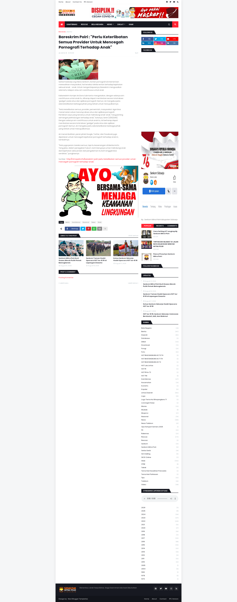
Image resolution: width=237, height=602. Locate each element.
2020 (159, 528)
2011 (159, 558)
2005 (159, 565)
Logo (159, 396)
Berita (69, 32)
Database (159, 338)
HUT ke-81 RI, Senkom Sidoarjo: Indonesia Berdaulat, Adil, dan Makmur (160, 315)
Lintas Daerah (159, 393)
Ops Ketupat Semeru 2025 (159, 427)
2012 (159, 555)
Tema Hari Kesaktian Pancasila (159, 471)
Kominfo (159, 386)
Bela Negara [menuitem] (97, 24)
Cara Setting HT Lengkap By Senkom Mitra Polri (165, 232)
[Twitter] (82, 229)
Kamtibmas (76, 222)
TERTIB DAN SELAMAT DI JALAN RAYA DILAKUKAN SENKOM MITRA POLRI (165, 244)
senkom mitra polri (159, 447)
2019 (159, 531)
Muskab (159, 410)
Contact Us (77, 2)
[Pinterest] (88, 229)
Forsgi (159, 348)
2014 (159, 548)
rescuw (159, 440)
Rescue (159, 437)
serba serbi (159, 450)
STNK (159, 464)
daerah (159, 335)
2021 (159, 524)
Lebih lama (132, 283)
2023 (159, 518)
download (159, 345)
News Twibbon (159, 423)
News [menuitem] (109, 24)
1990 (159, 572)
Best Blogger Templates (78, 599)
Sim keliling (159, 454)
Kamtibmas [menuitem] (72, 24)
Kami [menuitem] (131, 24)
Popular (147, 226)
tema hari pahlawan (159, 474)
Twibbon (159, 481)
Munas (159, 406)
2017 (159, 538)
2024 (159, 514)
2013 (159, 552)
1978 (159, 575)
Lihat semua (133, 235)
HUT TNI (159, 376)
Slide (99, 222)
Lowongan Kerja (159, 403)
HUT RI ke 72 (159, 372)
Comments (172, 226)
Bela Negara (159, 328)
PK (159, 430)
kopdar (159, 389)
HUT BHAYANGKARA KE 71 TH (159, 359)
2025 (159, 511)
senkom (159, 444)
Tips (159, 477)
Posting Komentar (66, 277)
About (68, 2)
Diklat (159, 342)
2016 (159, 541)
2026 (159, 507)
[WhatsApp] (94, 229)
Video (159, 484)
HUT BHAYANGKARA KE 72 (159, 362)
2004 (159, 569)
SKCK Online (159, 457)
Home (61, 2)
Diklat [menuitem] (120, 24)
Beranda (62, 32)
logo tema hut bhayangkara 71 (159, 399)
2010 (159, 562)
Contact (163, 599)
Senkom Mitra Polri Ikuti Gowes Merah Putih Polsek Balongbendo (70, 260)
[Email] (99, 229)
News (93, 222)
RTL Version (88, 2)
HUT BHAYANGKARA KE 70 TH (159, 355)
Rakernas (159, 433)
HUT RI (159, 369)
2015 (159, 545)
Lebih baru (64, 283)
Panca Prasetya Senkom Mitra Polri (164, 255)
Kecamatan (159, 382)
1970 (159, 579)
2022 (159, 521)
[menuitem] (62, 24)
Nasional (86, 222)
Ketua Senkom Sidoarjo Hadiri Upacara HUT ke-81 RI (125, 259)
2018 (159, 535)
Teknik (159, 467)
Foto (159, 352)
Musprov (159, 413)
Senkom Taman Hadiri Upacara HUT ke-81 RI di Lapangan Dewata (96, 260)
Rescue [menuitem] (84, 24)
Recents (160, 226)
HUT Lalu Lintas (159, 365)
